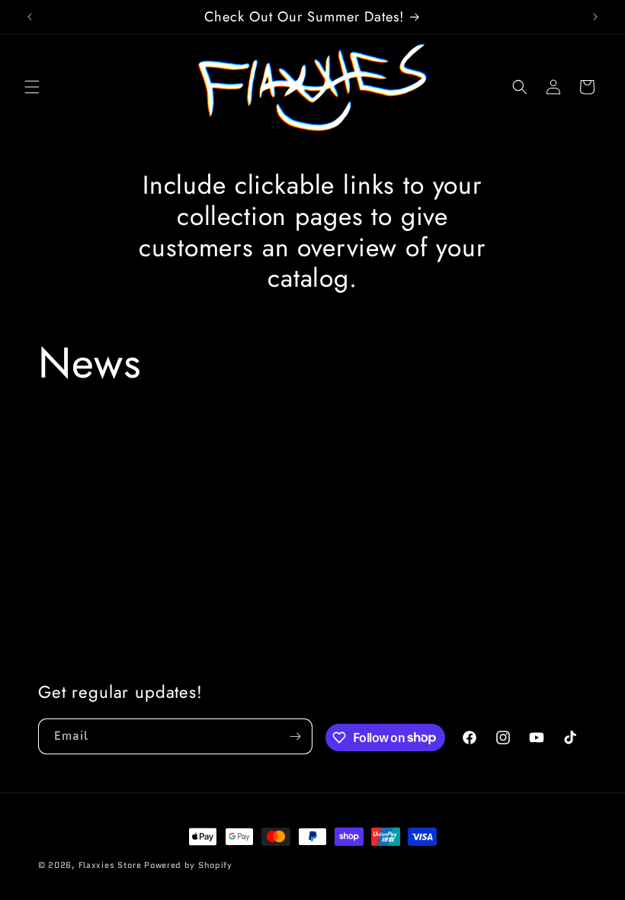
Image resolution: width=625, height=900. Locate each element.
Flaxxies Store (110, 865)
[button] (32, 87)
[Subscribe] (295, 736)
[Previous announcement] (29, 17)
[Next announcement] (595, 17)
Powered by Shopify (188, 865)
